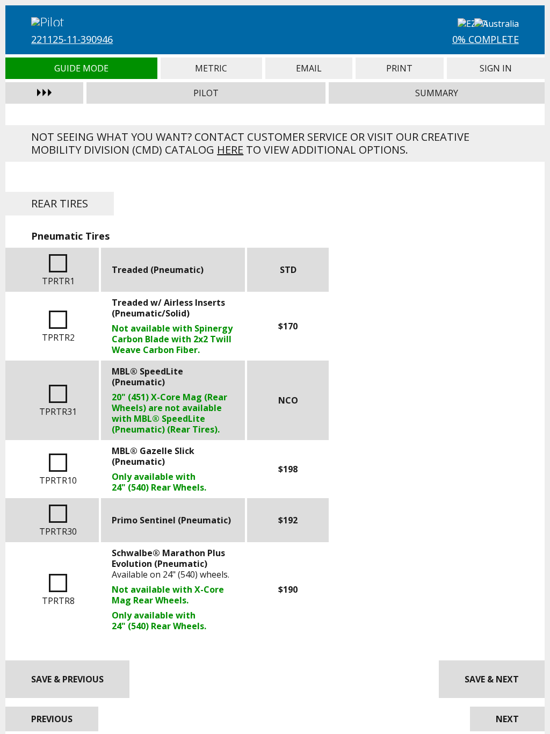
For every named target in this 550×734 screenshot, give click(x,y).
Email (308, 68)
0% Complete (485, 39)
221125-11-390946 (72, 39)
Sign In (496, 68)
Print (400, 68)
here (230, 149)
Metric (211, 68)
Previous (52, 719)
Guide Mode (81, 68)
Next (507, 719)
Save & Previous (67, 679)
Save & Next (492, 679)
